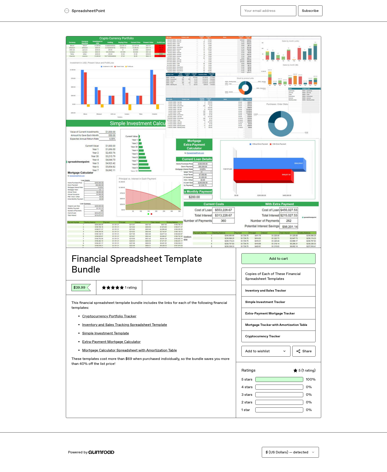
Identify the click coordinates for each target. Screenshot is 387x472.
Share (307, 351)
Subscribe (310, 11)
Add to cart (278, 258)
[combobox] (265, 351)
